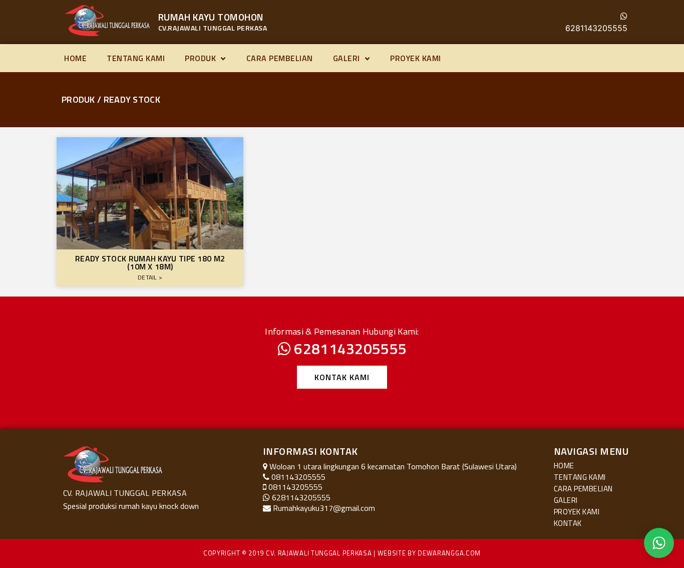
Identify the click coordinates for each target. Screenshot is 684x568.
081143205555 (295, 487)
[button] (342, 377)
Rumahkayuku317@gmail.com (324, 508)
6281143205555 (596, 28)
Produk (200, 58)
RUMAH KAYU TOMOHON (211, 17)
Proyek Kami (415, 58)
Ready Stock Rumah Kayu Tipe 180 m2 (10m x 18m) (150, 262)
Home (75, 58)
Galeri (346, 58)
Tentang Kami (136, 58)
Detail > (150, 277)
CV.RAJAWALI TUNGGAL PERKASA (212, 28)
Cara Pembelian (279, 58)
